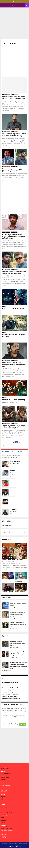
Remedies (3, 779)
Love (2, 799)
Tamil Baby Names (5, 827)
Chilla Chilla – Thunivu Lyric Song (13, 399)
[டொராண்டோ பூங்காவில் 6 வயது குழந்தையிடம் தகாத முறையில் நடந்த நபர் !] (5, 627)
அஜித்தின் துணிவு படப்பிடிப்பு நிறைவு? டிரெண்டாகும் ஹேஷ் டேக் (14, 426)
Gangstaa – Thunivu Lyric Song (13, 308)
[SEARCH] (25, 532)
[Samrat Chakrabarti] (5, 466)
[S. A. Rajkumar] (5, 514)
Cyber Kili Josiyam (5, 768)
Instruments (3, 797)
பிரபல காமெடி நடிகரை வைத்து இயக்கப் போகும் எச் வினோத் (12, 170)
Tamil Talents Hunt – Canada (7, 812)
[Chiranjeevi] (5, 495)
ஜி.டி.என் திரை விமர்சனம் (20, 591)
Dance (2, 817)
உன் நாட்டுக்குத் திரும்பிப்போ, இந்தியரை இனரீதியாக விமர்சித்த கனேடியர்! (17, 643)
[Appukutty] (5, 475)
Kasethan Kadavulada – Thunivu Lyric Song (13, 335)
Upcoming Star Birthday (10, 682)
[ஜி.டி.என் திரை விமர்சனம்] (21, 587)
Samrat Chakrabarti (15, 461)
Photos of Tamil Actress (7, 828)
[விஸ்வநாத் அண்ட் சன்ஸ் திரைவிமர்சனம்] (21, 575)
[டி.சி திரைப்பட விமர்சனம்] (8, 587)
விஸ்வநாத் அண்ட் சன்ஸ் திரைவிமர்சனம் (20, 580)
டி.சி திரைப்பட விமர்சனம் (7, 591)
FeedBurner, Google (13, 724)
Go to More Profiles (7, 525)
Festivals (3, 819)
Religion (3, 822)
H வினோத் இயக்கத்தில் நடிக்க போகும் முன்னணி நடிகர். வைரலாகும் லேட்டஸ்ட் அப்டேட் (13, 236)
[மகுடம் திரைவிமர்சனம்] (8, 575)
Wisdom (3, 801)
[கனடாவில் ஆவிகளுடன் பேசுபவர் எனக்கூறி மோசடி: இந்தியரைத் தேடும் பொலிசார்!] (5, 657)
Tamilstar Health (5, 777)
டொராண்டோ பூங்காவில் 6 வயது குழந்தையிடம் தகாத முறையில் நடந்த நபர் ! (18, 624)
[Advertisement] (14, 23)
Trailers (4, 306)
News (4, 94)
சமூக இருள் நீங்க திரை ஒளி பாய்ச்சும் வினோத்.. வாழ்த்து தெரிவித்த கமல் (14, 97)
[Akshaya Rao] (5, 486)
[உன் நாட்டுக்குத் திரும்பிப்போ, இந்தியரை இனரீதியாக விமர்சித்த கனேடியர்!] (5, 646)
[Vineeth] (5, 504)
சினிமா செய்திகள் (14, 94)
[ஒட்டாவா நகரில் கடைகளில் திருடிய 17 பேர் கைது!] (5, 608)
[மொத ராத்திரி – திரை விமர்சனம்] (14, 551)
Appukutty (12, 470)
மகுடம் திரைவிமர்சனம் (7, 580)
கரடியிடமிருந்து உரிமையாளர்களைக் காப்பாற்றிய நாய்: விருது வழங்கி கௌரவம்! (17, 614)
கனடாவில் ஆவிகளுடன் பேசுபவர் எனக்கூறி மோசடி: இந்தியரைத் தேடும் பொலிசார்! (18, 653)
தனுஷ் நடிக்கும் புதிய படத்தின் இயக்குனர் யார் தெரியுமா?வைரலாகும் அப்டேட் (14, 364)
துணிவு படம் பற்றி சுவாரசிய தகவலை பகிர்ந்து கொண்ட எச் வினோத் (14, 272)
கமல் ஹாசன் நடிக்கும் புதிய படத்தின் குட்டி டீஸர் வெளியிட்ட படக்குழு (14, 134)
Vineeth (11, 499)
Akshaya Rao (13, 481)
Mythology (3, 820)
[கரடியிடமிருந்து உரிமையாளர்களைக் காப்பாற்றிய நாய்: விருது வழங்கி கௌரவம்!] (5, 617)
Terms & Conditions (14, 846)
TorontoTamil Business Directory (8, 807)
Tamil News (8, 94)
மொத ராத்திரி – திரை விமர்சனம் (12, 559)
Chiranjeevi (12, 490)
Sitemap (20, 846)
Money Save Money (5, 773)
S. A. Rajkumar (13, 509)
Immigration (3, 796)
